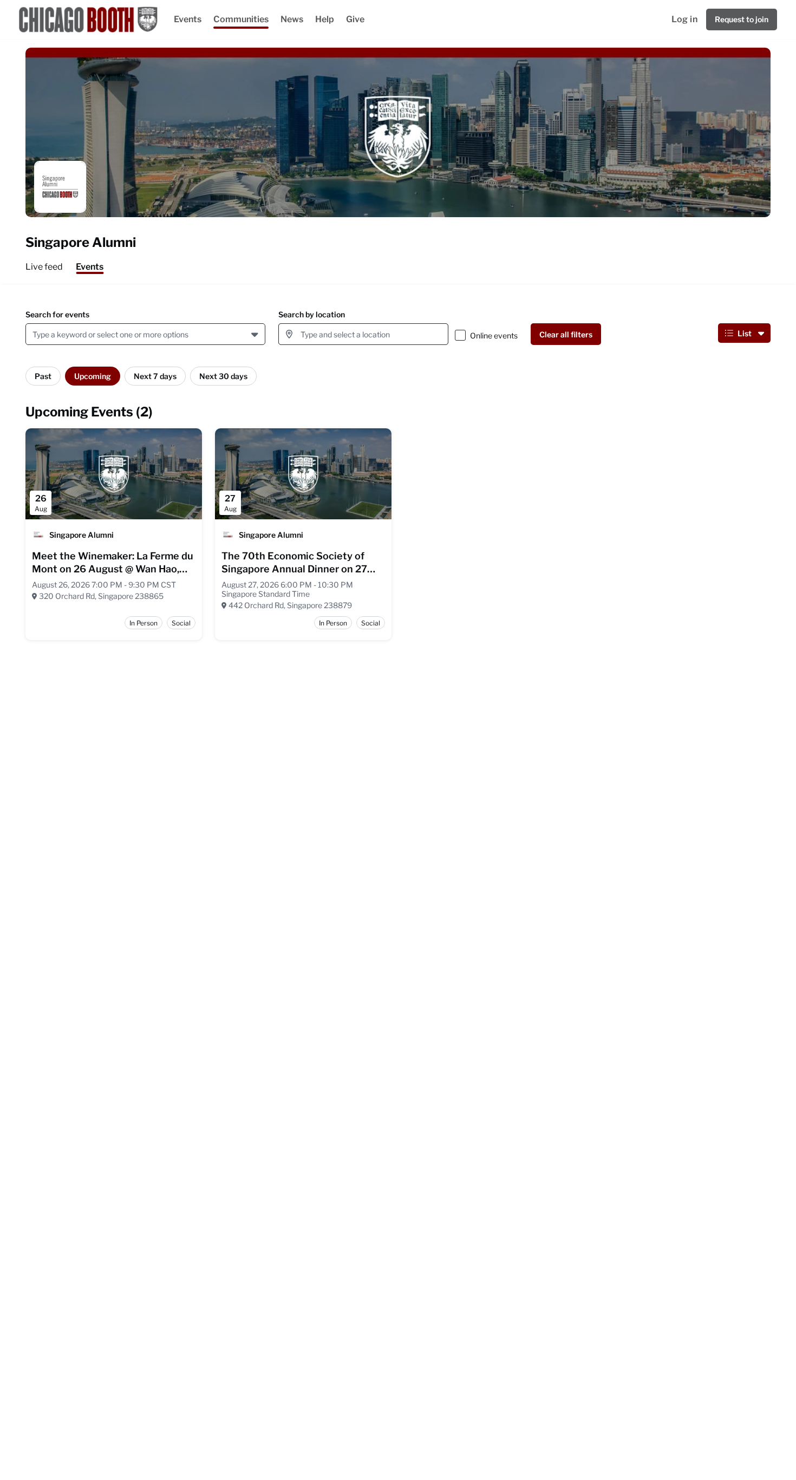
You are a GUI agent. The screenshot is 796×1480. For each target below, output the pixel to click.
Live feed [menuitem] (44, 267)
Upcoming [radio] (92, 376)
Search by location (311, 314)
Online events (494, 335)
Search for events (57, 314)
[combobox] (34, 334)
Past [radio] (43, 376)
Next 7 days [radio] (155, 376)
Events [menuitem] (89, 267)
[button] (256, 334)
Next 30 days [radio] (223, 376)
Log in (684, 19)
